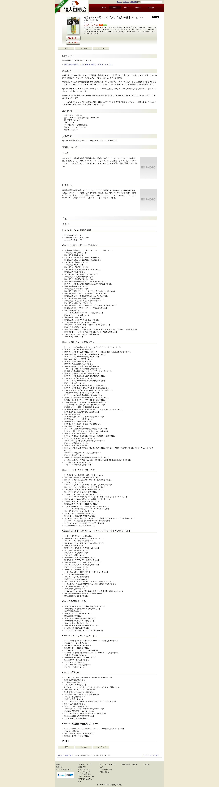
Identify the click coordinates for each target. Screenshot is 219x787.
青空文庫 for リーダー (129, 765)
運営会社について (84, 769)
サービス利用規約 (84, 774)
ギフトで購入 (73, 42)
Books (115, 8)
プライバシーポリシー (86, 777)
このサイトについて (85, 765)
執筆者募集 (82, 767)
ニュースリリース (84, 772)
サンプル (83, 48)
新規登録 (133, 2)
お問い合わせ (104, 772)
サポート (103, 767)
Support (138, 7)
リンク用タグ (101, 48)
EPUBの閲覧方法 (106, 769)
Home (104, 7)
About (126, 7)
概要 (66, 48)
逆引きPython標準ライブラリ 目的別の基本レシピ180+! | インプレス (88, 64)
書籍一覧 (68, 755)
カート (119, 2)
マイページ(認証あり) (63, 769)
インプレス (88, 23)
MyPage (151, 7)
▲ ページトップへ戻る (150, 755)
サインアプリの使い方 (108, 765)
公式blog (146, 765)
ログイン (126, 2)
